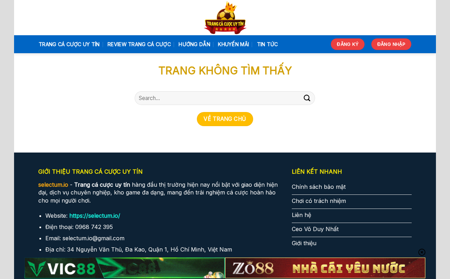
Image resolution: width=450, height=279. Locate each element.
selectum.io (53, 184)
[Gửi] (307, 98)
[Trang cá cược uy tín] (225, 17)
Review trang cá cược (139, 44)
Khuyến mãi (233, 44)
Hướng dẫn (194, 44)
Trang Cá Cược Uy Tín (69, 44)
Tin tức (267, 44)
